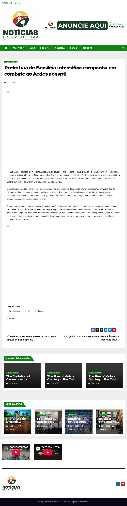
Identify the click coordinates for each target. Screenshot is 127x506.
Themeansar (84, 502)
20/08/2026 (44, 426)
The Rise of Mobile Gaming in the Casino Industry (62, 379)
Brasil (73, 48)
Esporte (87, 48)
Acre (32, 48)
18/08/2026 (106, 426)
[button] (123, 48)
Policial (45, 48)
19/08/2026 (75, 426)
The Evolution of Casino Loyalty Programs (18, 379)
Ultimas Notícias (11, 62)
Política (60, 48)
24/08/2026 (13, 426)
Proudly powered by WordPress (49, 502)
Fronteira (18, 48)
